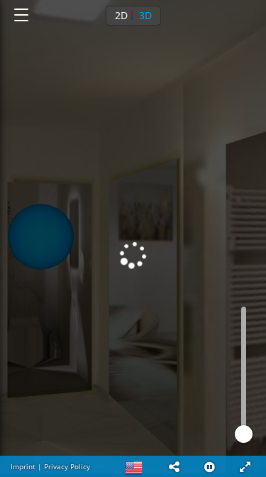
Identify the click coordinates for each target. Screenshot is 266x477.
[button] (173, 466)
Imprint (23, 466)
